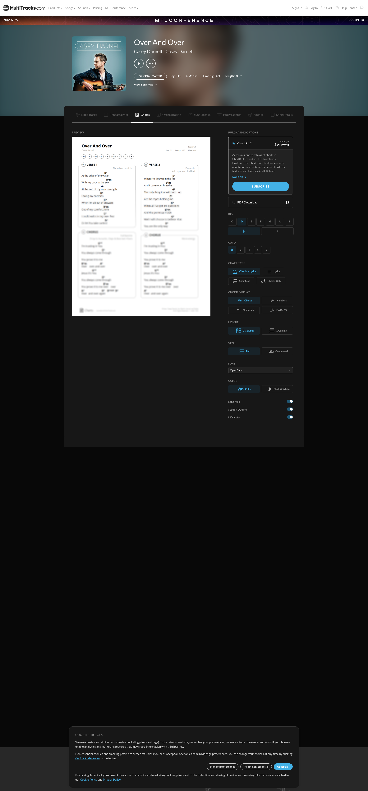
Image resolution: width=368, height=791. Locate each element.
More (132, 8)
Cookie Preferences (87, 758)
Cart (329, 8)
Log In (314, 8)
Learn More (239, 176)
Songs (69, 8)
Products (54, 8)
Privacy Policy (112, 779)
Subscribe (260, 186)
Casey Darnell (148, 51)
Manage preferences (222, 766)
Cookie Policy (88, 779)
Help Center (349, 8)
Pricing (97, 8)
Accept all (283, 766)
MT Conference (115, 8)
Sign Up (297, 8)
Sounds (83, 8)
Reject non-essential (256, 766)
